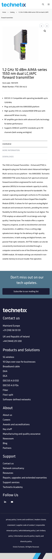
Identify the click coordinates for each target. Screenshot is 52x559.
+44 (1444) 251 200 (12, 341)
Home (4, 12)
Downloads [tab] (8, 156)
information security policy (24, 536)
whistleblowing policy (27, 530)
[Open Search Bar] (42, 4)
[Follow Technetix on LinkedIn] (7, 504)
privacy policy (11, 519)
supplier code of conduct (25, 525)
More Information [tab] (11, 150)
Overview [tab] (6, 144)
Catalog (12, 12)
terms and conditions (25, 519)
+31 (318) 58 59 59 (12, 330)
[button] (45, 31)
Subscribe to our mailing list (26, 291)
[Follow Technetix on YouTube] (14, 504)
